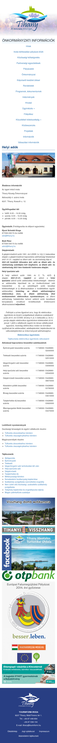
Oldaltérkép (12, 731)
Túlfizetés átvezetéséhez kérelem (19, 433)
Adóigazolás (10, 458)
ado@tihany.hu (8, 235)
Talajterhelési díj (11, 474)
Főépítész (28, 114)
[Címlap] (28, 19)
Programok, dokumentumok (28, 91)
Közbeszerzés (28, 125)
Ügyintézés (27, 108)
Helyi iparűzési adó (13, 468)
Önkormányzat (28, 74)
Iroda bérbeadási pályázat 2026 (28, 51)
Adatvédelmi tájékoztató (29, 736)
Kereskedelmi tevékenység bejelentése (21, 479)
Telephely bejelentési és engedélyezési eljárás (24, 489)
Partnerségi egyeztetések (28, 63)
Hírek (28, 46)
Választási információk (28, 142)
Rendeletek (28, 85)
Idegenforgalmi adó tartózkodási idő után (22, 466)
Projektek (28, 130)
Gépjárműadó (10, 471)
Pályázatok (28, 68)
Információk (28, 136)
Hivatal (28, 102)
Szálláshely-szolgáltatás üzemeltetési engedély (24, 481)
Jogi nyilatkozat (28, 731)
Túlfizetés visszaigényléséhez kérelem (21, 435)
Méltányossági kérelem (14, 476)
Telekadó (8, 463)
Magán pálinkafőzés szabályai (17, 492)
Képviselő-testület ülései (28, 80)
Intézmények (28, 97)
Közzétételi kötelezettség (28, 119)
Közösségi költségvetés (28, 57)
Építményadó (10, 460)
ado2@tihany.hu (9, 246)
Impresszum (44, 731)
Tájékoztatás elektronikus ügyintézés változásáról (28, 338)
